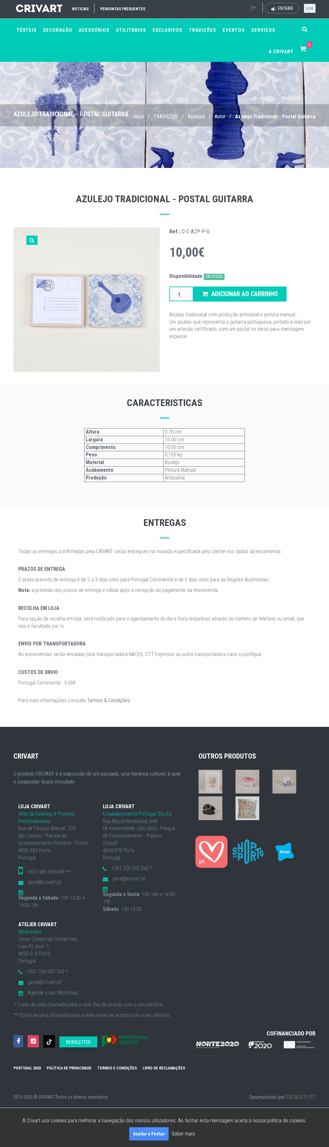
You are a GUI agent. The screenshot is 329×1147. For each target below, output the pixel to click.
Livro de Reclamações (164, 1068)
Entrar (285, 8)
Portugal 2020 (27, 1068)
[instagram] (33, 1041)
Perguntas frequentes (122, 9)
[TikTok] (49, 1041)
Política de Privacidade (69, 1068)
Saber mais (183, 1134)
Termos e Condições (117, 1068)
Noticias (80, 9)
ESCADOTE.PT (301, 1097)
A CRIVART (281, 51)
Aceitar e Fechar (149, 1133)
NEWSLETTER (78, 1042)
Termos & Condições (108, 700)
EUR (309, 8)
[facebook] (18, 1041)
